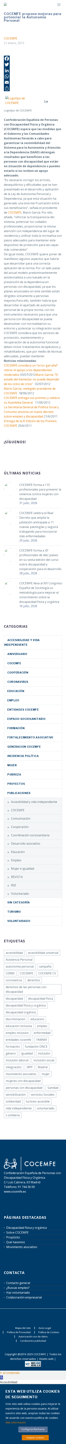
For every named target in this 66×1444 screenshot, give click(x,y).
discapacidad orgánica (21, 1012)
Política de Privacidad (19, 1332)
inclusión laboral (17, 1060)
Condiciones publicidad (33, 1341)
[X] (33, 1314)
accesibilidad (14, 953)
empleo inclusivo (17, 1033)
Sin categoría (18, 902)
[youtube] (33, 454)
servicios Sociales (42, 1095)
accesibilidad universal (43, 953)
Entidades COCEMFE (23, 709)
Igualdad (27, 1053)
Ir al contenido (10, 1373)
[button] (1, 1377)
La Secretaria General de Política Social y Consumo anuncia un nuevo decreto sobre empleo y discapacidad (31, 411)
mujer (46, 1074)
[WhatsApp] (33, 76)
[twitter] (19, 454)
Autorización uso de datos (33, 1336)
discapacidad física (40, 998)
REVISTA (17, 877)
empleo (42, 1026)
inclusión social (44, 1060)
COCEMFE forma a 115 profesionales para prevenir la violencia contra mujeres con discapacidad (40, 492)
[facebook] (6, 454)
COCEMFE (10, 38)
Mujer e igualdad (22, 869)
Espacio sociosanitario (26, 718)
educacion (37, 1019)
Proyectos (16, 783)
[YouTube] (42, 1314)
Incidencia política (23, 756)
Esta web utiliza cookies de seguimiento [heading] (33, 1394)
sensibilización (16, 1095)
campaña (45, 966)
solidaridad (13, 1101)
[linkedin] (13, 454)
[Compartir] (33, 88)
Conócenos (50, 9)
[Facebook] (33, 59)
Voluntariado (20, 894)
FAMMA (41, 1040)
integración (13, 1067)
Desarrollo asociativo (25, 843)
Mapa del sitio (23, 1328)
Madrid (42, 1067)
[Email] (33, 82)
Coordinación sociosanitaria (30, 835)
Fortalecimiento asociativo (30, 737)
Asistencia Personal (19, 960)
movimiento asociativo (21, 1074)
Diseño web (46, 1359)
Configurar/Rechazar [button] (33, 1429)
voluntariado (45, 1108)
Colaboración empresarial (24, 1297)
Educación (15, 691)
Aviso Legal (44, 1328)
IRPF (30, 1067)
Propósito (13, 1237)
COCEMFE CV (47, 973)
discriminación (15, 1019)
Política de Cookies (48, 1332)
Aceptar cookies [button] (35, 1437)
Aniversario (17, 654)
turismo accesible (38, 1101)
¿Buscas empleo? (18, 1288)
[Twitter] (33, 64)
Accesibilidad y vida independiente (34, 802)
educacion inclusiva (19, 1026)
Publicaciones (19, 793)
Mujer (12, 765)
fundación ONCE (36, 1046)
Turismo (14, 911)
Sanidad (52, 1088)
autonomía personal (20, 966)
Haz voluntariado (18, 1292)
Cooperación (17, 672)
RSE (13, 885)
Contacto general (18, 1283)
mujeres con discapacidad (23, 1081)
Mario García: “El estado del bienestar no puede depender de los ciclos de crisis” (32, 379)
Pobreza (14, 774)
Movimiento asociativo (21, 1247)
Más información (16, 1422)
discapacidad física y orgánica (26, 1005)
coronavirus (17, 681)
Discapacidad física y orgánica (26, 1228)
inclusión (44, 1053)
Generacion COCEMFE (24, 746)
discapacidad (14, 998)
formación (13, 1046)
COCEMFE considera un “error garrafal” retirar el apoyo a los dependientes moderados (31, 370)
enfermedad (42, 1033)
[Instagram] (37, 1314)
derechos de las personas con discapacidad (26, 989)
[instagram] (26, 454)
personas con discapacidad (24, 1088)
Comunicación (20, 818)
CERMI (10, 973)
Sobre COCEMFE (17, 1232)
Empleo (13, 700)
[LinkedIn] (33, 70)
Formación (16, 728)
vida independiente (19, 1108)
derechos (33, 980)
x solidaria (13, 1115)
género (11, 1053)
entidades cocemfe (18, 1040)
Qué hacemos (15, 1242)
